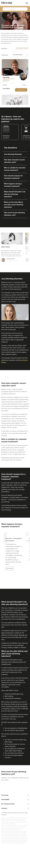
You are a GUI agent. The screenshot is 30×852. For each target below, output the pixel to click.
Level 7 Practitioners (22, 48)
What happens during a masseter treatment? (13, 185)
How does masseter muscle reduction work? (14, 161)
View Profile (21, 90)
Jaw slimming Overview (13, 154)
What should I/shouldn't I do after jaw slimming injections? (14, 194)
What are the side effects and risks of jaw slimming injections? (13, 204)
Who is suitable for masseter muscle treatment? (15, 169)
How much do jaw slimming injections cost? (14, 214)
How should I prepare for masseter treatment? (13, 177)
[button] (15, 9)
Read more (10, 568)
